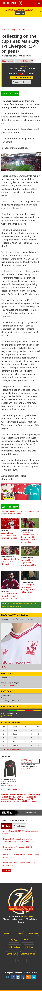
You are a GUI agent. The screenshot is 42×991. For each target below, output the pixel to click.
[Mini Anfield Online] (23, 977)
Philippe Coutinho (25, 511)
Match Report (7, 61)
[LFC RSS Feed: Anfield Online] (28, 977)
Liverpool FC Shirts (8, 799)
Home (4, 29)
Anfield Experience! (29, 801)
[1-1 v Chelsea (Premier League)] (37, 711)
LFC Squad (27, 940)
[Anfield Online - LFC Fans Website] (13, 3)
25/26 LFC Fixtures (9, 685)
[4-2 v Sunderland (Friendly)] (13, 711)
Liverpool (27, 812)
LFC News (18, 933)
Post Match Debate (23, 61)
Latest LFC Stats (8, 716)
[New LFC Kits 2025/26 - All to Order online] (21, 499)
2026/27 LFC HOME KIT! (19, 12)
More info (12, 786)
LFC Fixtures (32, 933)
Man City (15, 511)
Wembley (35, 511)
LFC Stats (14, 940)
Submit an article (28, 953)
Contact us (21, 960)
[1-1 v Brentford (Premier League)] (21, 711)
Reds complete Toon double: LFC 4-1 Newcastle (10, 561)
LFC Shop (16, 790)
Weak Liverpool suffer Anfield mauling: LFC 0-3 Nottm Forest (28, 588)
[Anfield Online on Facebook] (13, 977)
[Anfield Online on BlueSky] (8, 977)
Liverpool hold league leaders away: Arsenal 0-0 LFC (28, 564)
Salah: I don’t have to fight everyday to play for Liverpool (10, 596)
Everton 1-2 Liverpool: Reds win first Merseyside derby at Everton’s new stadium (29, 537)
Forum (19, 826)
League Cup (7, 511)
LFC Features (14, 947)
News (6, 826)
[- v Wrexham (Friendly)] (5, 711)
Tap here (7, 667)
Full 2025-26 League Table (12, 749)
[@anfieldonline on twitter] (34, 977)
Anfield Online (27, 916)
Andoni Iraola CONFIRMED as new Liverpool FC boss (10, 535)
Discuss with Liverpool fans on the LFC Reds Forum (19, 605)
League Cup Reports (19, 29)
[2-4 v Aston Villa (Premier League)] (29, 711)
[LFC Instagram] (18, 977)
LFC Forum (12, 953)
